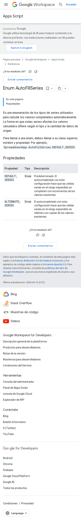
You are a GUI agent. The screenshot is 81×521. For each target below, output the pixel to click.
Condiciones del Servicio (17, 365)
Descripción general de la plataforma (25, 341)
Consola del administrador (18, 381)
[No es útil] (36, 71)
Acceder (71, 4)
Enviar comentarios (20, 79)
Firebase (8, 470)
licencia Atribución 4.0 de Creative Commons (39, 260)
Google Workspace (36, 59)
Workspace (44, 4)
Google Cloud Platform (16, 476)
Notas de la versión (14, 353)
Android (7, 458)
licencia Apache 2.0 (55, 264)
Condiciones (10, 503)
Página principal (11, 59)
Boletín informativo (14, 422)
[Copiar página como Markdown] (59, 88)
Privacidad (27, 503)
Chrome (8, 464)
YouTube (8, 434)
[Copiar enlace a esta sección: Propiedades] (29, 158)
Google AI (8, 482)
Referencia (14, 64)
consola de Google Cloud (17, 393)
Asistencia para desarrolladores (22, 359)
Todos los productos (15, 488)
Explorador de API (13, 399)
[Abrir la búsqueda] (60, 4)
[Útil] (30, 71)
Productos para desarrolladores (21, 347)
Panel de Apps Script (15, 387)
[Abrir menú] (6, 4)
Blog (5, 416)
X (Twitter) (9, 428)
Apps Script (13, 16)
